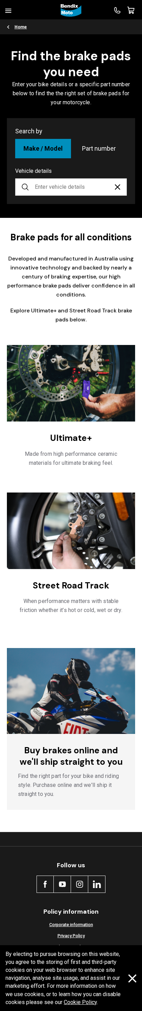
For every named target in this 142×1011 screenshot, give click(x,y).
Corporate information (71, 924)
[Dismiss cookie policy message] (132, 978)
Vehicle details (33, 171)
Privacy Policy (71, 935)
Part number (99, 148)
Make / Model (43, 148)
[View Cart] (131, 10)
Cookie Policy (80, 1002)
